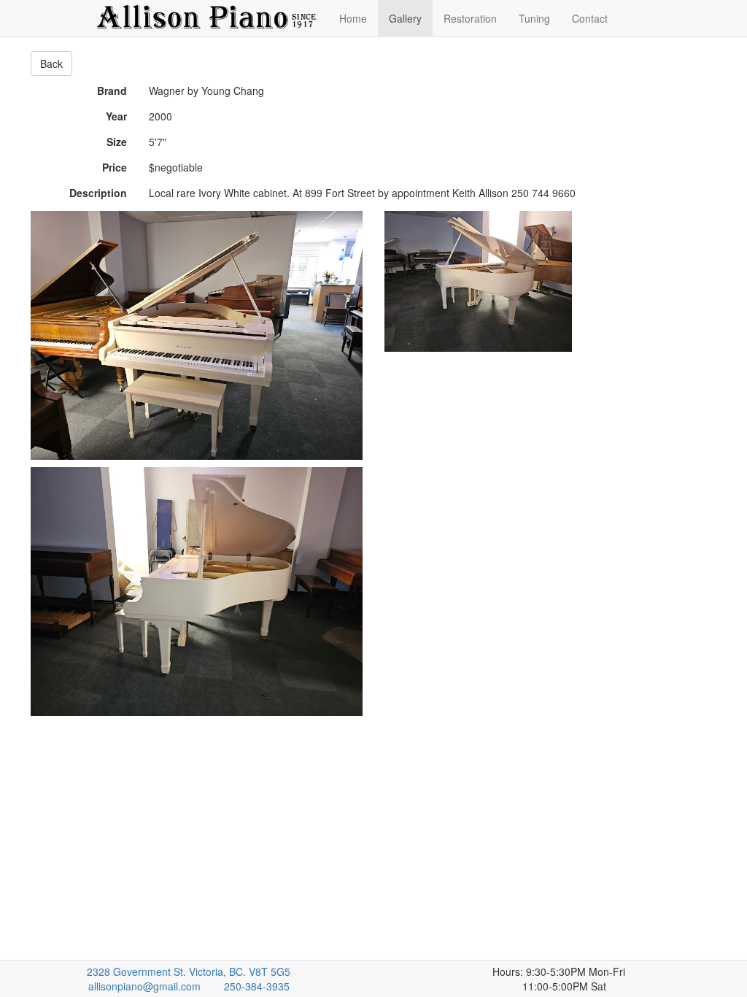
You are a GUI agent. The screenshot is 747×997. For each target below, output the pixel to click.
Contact (590, 18)
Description (98, 192)
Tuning (534, 18)
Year (116, 116)
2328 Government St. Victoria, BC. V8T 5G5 (188, 971)
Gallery (405, 18)
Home (353, 18)
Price (114, 167)
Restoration (470, 18)
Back (51, 63)
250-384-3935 (257, 986)
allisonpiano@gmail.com (144, 986)
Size (117, 141)
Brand (112, 90)
